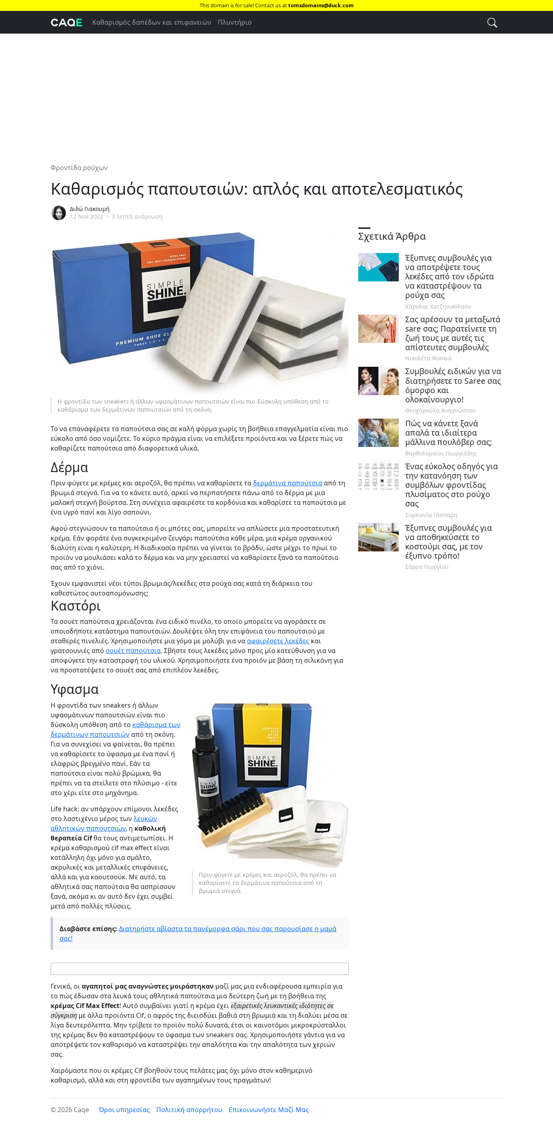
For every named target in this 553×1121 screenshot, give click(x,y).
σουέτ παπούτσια (133, 650)
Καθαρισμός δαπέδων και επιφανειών (151, 22)
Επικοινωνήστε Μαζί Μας (269, 1109)
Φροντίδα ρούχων (79, 167)
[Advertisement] (276, 93)
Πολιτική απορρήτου (189, 1109)
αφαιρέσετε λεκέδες (278, 640)
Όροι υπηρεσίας (124, 1109)
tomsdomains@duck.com (321, 5)
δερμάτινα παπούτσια (287, 483)
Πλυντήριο (235, 22)
